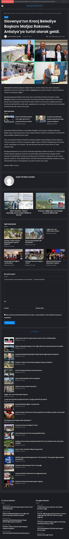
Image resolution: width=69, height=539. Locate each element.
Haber (13, 13)
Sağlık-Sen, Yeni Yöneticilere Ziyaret (52, 230)
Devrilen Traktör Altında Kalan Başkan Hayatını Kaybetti (12, 242)
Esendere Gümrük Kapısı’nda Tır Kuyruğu (28, 465)
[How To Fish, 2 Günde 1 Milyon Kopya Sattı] (9, 451)
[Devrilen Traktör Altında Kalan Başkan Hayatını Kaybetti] (13, 233)
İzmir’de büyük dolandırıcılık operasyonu (28, 370)
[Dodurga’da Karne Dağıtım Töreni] (34, 254)
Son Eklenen (35, 331)
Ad (5, 301)
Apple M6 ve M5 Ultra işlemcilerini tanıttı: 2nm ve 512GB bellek (35, 338)
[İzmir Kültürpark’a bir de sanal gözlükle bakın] (9, 435)
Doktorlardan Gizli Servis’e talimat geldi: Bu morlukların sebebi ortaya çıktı (40, 412)
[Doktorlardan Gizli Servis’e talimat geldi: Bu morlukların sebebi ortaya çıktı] (9, 414)
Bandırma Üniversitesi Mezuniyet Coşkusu (53, 262)
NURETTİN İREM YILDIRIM (14, 36)
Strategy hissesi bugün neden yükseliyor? (17, 420)
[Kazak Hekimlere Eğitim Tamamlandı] (13, 254)
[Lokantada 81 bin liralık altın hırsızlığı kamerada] (9, 476)
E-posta (7, 308)
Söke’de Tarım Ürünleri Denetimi (25, 386)
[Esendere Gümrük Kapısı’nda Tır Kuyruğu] (9, 467)
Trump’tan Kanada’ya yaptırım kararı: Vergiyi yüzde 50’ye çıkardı (25, 399)
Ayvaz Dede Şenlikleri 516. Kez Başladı (33, 241)
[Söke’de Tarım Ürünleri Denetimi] (9, 389)
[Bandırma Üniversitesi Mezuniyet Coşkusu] (55, 254)
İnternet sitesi (40, 308)
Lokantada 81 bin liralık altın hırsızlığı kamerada (31, 473)
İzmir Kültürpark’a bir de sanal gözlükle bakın (30, 433)
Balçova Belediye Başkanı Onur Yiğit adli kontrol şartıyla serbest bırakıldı (23, 119)
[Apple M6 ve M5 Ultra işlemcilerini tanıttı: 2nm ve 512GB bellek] (9, 340)
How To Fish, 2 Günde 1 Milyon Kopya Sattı (29, 449)
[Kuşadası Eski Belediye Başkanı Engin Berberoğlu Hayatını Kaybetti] (41, 119)
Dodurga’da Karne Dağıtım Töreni (34, 262)
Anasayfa (8, 13)
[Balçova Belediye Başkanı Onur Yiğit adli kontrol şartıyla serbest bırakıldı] (9, 119)
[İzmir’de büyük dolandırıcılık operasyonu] (9, 372)
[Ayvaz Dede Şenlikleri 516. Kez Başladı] (34, 233)
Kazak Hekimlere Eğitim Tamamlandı (11, 262)
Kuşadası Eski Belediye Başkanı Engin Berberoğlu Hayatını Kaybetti (33, 1)
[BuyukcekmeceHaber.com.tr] (34, 6)
